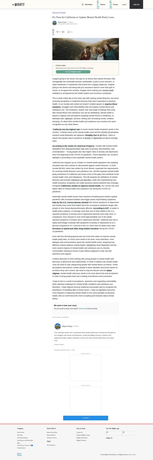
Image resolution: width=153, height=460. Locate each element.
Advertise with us (52, 438)
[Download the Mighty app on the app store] (114, 433)
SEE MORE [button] (86, 418)
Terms (134, 454)
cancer (95, 85)
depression (98, 138)
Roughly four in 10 (93, 135)
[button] (71, 22)
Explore (102, 4)
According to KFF (101, 208)
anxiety (88, 138)
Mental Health (58, 13)
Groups (115, 4)
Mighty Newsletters (82, 438)
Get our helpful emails (73, 72)
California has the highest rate (66, 129)
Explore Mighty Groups (83, 435)
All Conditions (51, 445)
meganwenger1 (59, 344)
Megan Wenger (62, 22)
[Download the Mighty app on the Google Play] (130, 433)
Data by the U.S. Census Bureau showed (70, 202)
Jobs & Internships (22, 438)
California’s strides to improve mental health (81, 186)
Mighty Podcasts (81, 440)
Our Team (20, 435)
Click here (82, 308)
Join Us (136, 4)
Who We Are (20, 432)
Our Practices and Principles (25, 440)
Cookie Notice (21, 448)
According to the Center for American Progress (73, 146)
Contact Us (79, 432)
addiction (69, 119)
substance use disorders (81, 180)
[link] (18, 4)
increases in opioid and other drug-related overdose (75, 229)
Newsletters (89, 4)
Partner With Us (51, 435)
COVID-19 (105, 132)
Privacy (130, 454)
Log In (124, 4)
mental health (108, 90)
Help (18, 443)
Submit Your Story (52, 432)
